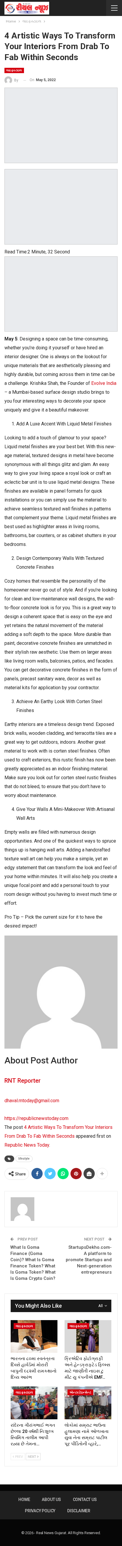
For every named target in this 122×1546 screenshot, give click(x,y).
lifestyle (24, 1158)
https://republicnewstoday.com (36, 1118)
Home (24, 1499)
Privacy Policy (40, 1510)
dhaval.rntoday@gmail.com (31, 1100)
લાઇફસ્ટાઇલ (14, 70)
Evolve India (103, 383)
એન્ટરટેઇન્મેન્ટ (80, 1392)
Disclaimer (78, 1510)
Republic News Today (26, 1145)
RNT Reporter (22, 1080)
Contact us (85, 1499)
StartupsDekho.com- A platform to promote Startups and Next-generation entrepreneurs (89, 1260)
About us (51, 1499)
